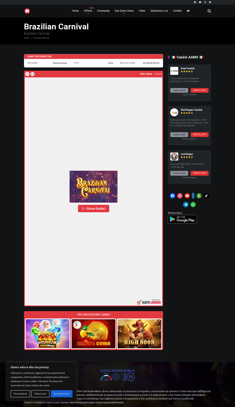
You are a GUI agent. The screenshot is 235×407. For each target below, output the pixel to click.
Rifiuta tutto (41, 393)
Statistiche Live (159, 10)
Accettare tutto (61, 393)
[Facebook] (195, 2)
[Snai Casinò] (174, 73)
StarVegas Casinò (191, 109)
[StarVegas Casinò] (174, 115)
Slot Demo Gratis (124, 10)
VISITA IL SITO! (199, 90)
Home (75, 10)
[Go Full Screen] (32, 74)
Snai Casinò (188, 68)
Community (103, 10)
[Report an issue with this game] (27, 74)
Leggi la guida (179, 90)
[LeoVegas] (174, 159)
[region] (41, 381)
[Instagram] (205, 2)
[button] (94, 187)
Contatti (177, 10)
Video (142, 10)
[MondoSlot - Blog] (27, 9)
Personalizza (20, 393)
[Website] (210, 2)
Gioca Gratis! (96, 208)
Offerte (88, 10)
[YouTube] (200, 2)
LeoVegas (187, 154)
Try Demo (48, 333)
